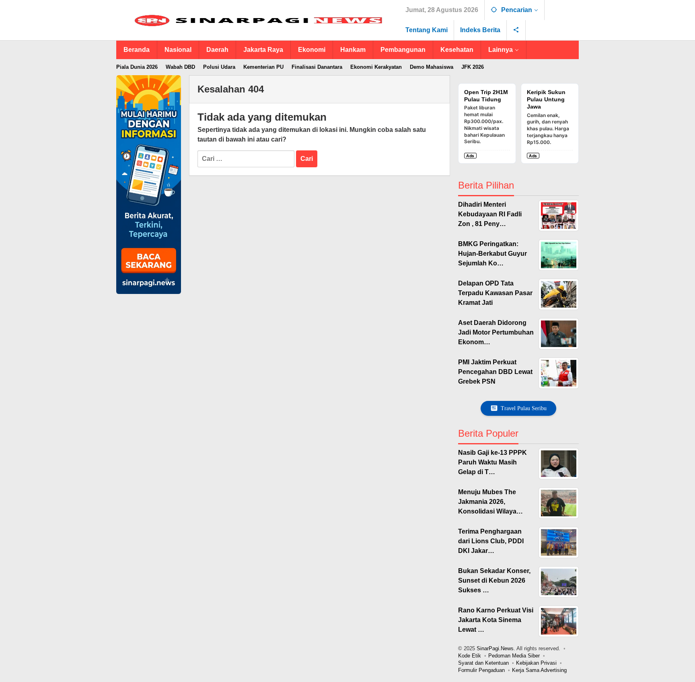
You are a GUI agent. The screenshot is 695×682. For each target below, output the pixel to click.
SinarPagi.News (495, 648)
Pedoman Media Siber (514, 656)
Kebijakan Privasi (536, 663)
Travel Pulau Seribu (524, 408)
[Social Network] (516, 30)
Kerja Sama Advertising (539, 670)
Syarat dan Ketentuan (483, 663)
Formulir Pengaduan (481, 670)
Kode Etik (469, 656)
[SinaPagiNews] (257, 20)
